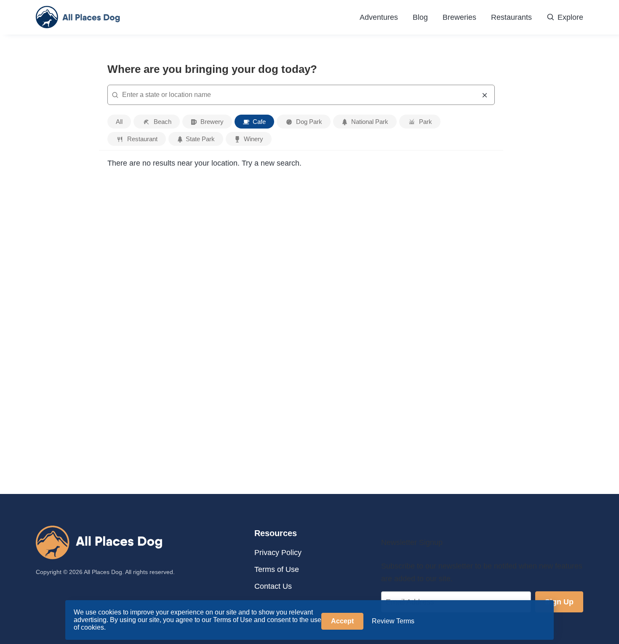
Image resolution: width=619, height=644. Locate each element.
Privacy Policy (277, 552)
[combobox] (301, 95)
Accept (342, 621)
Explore (570, 17)
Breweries (459, 17)
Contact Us (273, 586)
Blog (420, 17)
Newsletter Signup (412, 542)
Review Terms (393, 621)
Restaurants (511, 17)
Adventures (379, 17)
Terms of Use (276, 569)
